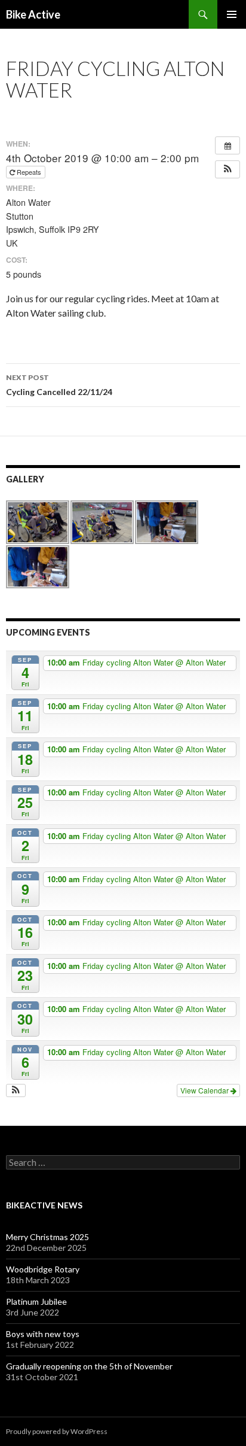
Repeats (29, 172)
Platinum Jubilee (36, 1301)
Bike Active (33, 14)
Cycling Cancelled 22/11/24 (59, 385)
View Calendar (205, 1090)
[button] (227, 169)
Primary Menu (231, 14)
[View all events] (227, 145)
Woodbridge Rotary (42, 1269)
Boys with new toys (42, 1334)
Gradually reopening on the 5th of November (89, 1366)
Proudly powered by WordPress (56, 1431)
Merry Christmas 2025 (47, 1237)
